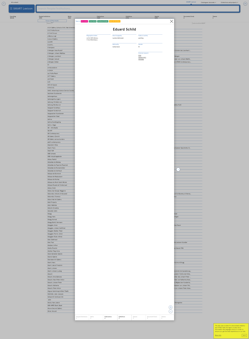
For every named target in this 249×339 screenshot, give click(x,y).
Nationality (116, 44)
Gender (140, 44)
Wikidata (141, 59)
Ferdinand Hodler (103, 21)
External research (143, 53)
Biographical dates (92, 35)
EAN (139, 55)
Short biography (117, 35)
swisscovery (142, 57)
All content (84, 21)
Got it (244, 335)
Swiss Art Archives (115, 21)
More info (218, 335)
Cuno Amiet (92, 21)
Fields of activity (143, 35)
